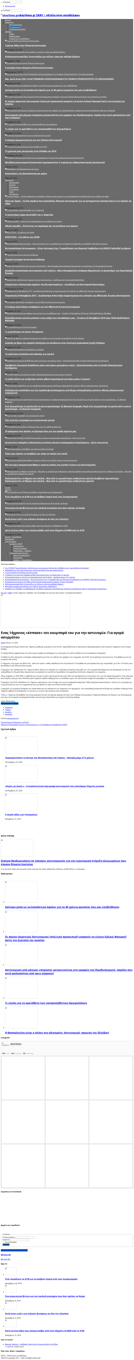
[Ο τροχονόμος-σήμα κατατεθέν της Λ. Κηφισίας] (24, 210)
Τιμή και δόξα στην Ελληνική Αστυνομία (25, 45)
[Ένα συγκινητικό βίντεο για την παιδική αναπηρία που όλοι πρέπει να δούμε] (36, 503)
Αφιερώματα (14, 182)
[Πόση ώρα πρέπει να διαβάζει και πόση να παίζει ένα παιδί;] (29, 449)
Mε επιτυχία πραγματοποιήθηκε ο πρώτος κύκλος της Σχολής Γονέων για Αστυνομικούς (50, 464)
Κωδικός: (6, 1240)
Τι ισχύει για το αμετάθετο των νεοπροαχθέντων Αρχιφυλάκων (38, 129)
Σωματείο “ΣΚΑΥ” (16, 544)
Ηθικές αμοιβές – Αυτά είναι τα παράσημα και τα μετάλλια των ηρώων (41, 226)
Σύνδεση (6, 1244)
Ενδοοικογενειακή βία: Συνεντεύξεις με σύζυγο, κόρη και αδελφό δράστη (42, 56)
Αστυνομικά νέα (15, 25)
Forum (7, 488)
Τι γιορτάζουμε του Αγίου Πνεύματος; (24, 331)
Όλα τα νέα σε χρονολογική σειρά (14, 1250)
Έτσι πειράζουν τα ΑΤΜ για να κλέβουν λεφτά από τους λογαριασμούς (41, 496)
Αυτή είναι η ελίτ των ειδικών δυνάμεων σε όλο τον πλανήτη (36, 519)
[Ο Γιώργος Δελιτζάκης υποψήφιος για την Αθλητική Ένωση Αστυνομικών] (35, 302)
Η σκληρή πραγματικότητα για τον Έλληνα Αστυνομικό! (33, 140)
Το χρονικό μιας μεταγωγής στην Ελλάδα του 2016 (30, 151)
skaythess (15, 1043)
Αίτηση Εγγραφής (20, 548)
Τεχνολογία (14, 189)
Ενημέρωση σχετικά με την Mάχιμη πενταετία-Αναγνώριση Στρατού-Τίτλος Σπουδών (39, 582)
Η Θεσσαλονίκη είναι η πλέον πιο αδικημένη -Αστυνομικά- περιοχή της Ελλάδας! (57, 1032)
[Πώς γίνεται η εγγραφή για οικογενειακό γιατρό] (24, 416)
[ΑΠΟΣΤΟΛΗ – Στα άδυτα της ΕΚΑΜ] (19, 232)
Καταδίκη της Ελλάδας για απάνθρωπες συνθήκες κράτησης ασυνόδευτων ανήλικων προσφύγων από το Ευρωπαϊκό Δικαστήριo (56, 589)
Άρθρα (11, 34)
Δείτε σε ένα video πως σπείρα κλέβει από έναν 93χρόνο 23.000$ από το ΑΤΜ (44, 530)
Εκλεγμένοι (17, 558)
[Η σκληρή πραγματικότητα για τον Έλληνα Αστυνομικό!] (28, 135)
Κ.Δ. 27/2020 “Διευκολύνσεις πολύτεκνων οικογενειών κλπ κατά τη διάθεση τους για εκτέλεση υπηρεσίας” (47, 568)
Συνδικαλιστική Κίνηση (18, 553)
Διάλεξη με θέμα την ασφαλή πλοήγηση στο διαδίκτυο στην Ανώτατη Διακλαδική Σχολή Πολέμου (55, 343)
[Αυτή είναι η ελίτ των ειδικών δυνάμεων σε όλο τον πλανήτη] (30, 514)
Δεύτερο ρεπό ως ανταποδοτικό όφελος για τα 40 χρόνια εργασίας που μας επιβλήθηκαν (51, 90)
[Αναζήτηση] (2, 2)
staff (3, 643)
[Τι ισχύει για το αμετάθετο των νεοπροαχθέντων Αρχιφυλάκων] (31, 124)
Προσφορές (9, 539)
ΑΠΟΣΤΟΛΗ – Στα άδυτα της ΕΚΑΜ (22, 237)
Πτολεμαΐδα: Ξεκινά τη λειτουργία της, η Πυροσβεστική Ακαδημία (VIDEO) (34, 725)
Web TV (8, 490)
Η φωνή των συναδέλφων (19, 38)
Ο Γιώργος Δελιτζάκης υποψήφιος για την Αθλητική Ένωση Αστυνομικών (42, 306)
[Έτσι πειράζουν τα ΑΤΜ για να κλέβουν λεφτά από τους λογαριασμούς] (33, 492)
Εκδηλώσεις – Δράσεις (22, 551)
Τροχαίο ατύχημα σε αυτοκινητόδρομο (25, 259)
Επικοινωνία (10, 6)
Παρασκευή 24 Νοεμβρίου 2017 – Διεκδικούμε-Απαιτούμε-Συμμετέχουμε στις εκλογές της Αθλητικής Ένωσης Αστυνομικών (67, 295)
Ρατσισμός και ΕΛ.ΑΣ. (15, 722)
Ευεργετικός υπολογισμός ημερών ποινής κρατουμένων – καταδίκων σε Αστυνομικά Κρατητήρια (54, 284)
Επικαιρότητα (14, 27)
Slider (10, 593)
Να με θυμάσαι (11, 1242)
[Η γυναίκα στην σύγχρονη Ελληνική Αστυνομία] (24, 63)
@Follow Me (6, 1255)
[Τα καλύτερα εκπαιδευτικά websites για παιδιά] (24, 349)
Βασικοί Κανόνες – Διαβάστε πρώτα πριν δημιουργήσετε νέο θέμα (31, 1344)
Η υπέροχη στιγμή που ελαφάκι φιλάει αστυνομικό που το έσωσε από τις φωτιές (37, 575)
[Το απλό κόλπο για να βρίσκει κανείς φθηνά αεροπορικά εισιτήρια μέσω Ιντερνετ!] (38, 374)
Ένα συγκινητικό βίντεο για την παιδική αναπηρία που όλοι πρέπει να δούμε (45, 508)
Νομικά (12, 185)
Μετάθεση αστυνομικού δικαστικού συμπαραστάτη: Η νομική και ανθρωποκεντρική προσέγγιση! (55, 162)
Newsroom (9, 22)
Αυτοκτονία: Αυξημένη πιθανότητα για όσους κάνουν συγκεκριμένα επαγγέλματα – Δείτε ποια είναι (56, 442)
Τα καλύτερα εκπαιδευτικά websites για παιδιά (29, 354)
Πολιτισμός (14, 187)
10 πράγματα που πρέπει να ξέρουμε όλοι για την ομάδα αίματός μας (40, 431)
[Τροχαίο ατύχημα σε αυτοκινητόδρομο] (21, 255)
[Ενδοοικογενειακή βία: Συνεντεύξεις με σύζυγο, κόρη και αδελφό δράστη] (35, 52)
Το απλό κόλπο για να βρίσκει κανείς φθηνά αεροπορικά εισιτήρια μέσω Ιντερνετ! (47, 379)
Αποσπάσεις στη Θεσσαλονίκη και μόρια (26, 173)
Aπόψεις (8, 32)
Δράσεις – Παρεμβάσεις (22, 560)
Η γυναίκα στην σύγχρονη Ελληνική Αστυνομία (29, 67)
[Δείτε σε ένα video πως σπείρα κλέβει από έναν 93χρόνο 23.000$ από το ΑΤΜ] (36, 526)
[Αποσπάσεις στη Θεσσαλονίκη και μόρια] (22, 169)
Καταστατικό (18, 546)
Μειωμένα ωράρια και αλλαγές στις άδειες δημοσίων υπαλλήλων (31, 586)
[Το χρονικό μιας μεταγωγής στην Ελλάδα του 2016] (26, 147)
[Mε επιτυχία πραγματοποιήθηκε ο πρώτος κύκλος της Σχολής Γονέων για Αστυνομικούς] (41, 460)
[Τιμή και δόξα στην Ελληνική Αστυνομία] (22, 41)
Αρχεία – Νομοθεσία (13, 537)
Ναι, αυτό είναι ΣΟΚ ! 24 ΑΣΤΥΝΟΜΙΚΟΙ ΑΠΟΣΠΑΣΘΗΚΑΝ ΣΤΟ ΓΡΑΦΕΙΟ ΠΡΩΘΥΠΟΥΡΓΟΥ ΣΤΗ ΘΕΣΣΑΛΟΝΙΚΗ (59, 79)
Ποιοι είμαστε (10, 541)
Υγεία (11, 192)
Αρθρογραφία (14, 36)
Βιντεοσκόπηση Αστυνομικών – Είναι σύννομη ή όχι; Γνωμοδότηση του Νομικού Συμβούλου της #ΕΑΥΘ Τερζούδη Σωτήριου (68, 248)
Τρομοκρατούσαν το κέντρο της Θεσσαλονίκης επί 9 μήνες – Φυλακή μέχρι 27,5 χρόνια (40, 577)
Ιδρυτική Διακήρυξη (21, 555)
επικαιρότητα (13, 718)
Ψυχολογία (13, 194)
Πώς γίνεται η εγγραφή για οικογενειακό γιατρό (30, 420)
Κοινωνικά (9, 180)
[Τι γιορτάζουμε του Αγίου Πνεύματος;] (21, 327)
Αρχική (8, 20)
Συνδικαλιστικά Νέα (17, 29)
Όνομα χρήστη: (9, 1237)
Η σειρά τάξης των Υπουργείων (21, 814)
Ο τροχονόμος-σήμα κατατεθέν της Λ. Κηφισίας (29, 214)
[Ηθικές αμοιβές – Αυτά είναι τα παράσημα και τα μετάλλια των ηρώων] (33, 221)
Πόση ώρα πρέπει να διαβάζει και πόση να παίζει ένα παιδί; (36, 453)
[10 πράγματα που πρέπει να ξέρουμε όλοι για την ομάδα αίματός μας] (33, 427)
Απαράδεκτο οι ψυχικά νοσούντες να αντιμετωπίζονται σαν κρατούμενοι (34, 570)
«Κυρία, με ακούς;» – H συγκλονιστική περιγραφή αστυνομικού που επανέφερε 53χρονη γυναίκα (54, 786)
